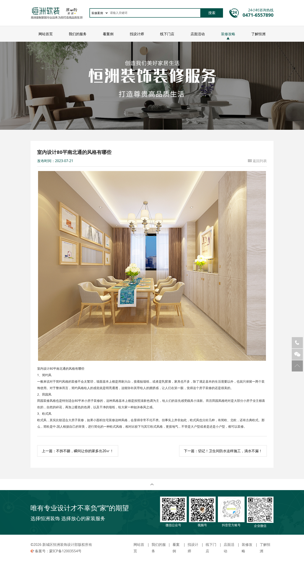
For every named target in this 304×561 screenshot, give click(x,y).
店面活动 (198, 33)
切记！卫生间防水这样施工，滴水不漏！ (223, 450)
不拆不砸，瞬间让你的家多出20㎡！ (77, 450)
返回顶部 (297, 365)
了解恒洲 (258, 33)
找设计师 (137, 33)
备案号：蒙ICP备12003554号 (58, 551)
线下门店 (167, 33)
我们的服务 (78, 33)
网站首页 (46, 33)
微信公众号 (297, 354)
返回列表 (260, 160)
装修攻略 (228, 33)
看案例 (108, 33)
